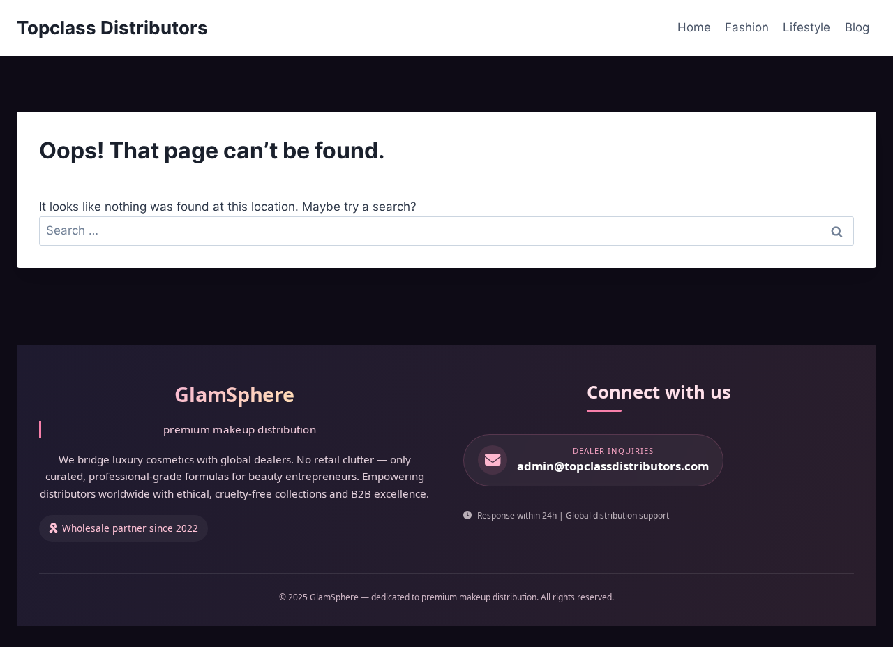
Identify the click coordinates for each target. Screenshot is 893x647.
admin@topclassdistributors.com (613, 466)
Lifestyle (806, 27)
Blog (857, 27)
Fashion (747, 27)
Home (694, 27)
